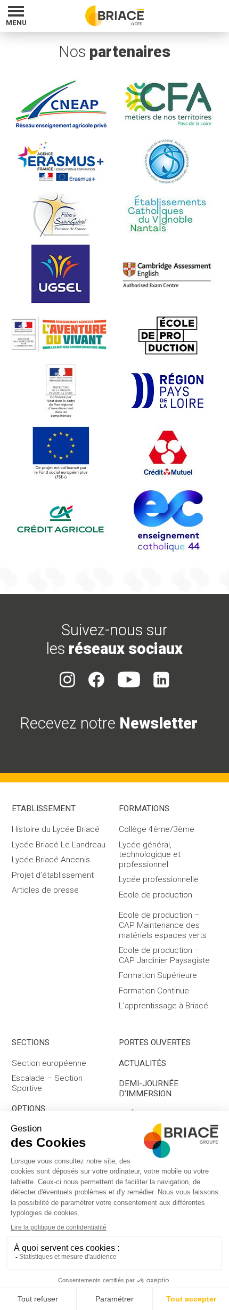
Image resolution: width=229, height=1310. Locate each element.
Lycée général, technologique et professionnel (150, 854)
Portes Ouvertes (155, 1042)
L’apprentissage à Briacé (163, 1005)
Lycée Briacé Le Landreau (58, 845)
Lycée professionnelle (159, 879)
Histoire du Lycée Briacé (56, 829)
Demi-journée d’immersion (148, 1088)
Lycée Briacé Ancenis (51, 859)
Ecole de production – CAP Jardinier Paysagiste (164, 955)
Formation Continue (154, 991)
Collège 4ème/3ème (156, 829)
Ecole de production (155, 895)
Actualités (142, 1063)
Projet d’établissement (53, 875)
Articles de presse (45, 890)
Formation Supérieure (158, 975)
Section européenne (49, 1063)
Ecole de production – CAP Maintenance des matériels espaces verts (163, 925)
